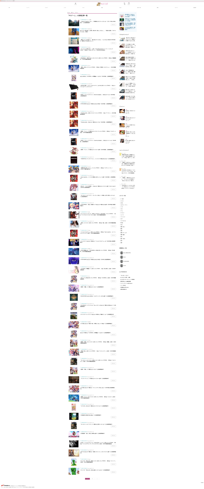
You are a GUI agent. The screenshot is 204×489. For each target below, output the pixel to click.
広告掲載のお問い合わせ (124, 287)
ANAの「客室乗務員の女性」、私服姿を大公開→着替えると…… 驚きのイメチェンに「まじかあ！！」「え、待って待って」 (130, 73)
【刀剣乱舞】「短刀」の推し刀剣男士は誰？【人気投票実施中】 (92, 433)
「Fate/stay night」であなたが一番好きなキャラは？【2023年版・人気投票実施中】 (96, 122)
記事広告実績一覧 (122, 289)
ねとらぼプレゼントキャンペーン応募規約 (127, 279)
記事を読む (113, 24)
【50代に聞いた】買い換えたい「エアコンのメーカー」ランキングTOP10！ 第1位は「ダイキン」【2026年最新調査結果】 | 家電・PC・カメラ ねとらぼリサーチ (128, 173)
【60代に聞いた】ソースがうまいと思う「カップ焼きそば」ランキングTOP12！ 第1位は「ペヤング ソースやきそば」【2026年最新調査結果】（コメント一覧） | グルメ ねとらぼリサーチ (129, 188)
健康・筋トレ (123, 226)
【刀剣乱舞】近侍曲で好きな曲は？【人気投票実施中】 (90, 415)
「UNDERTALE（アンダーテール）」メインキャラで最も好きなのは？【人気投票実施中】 (97, 158)
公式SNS (7, 487)
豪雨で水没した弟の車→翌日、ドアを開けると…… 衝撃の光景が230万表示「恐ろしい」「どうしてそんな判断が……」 (130, 92)
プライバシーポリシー (19, 487)
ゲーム (122, 210)
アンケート (122, 106)
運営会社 (26, 487)
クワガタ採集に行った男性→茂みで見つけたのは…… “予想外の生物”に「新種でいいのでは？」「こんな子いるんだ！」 (131, 47)
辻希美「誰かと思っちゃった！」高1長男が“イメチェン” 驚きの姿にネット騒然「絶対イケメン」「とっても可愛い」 (131, 53)
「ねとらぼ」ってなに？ (124, 275)
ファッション (123, 216)
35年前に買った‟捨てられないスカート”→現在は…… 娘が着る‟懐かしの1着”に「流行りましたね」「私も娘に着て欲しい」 (131, 66)
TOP (9, 7)
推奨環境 (33, 487)
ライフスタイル (123, 220)
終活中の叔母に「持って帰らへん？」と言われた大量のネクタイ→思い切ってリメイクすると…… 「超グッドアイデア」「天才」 (130, 99)
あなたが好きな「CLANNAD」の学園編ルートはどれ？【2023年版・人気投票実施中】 (97, 76)
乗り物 (122, 222)
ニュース (27, 7)
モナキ (125, 265)
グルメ (83, 7)
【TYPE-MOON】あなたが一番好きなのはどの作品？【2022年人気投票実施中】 (95, 259)
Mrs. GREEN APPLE (127, 252)
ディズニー (122, 212)
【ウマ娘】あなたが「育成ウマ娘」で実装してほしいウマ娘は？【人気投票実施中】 (96, 323)
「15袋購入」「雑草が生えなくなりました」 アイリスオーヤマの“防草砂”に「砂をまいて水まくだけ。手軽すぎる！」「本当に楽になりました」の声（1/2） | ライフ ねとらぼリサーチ (128, 180)
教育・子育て (123, 238)
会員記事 (194, 7)
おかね (122, 202)
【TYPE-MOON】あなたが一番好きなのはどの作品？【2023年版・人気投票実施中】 (96, 103)
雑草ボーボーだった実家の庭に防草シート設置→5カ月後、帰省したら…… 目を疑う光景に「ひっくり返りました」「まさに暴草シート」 (131, 79)
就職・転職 (122, 234)
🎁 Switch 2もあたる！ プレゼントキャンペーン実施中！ (7, 0)
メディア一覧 (3, 487)
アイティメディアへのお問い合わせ (125, 283)
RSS (24, 487)
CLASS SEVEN (126, 261)
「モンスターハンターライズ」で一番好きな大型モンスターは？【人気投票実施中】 (96, 424)
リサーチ (176, 7)
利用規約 (202, 482)
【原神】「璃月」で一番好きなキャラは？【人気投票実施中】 (92, 369)
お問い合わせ (14, 487)
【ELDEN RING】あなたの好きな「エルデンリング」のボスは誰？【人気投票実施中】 (97, 296)
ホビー (122, 218)
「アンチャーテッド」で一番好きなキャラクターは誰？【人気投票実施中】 (94, 378)
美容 (121, 242)
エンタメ (46, 7)
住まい (121, 7)
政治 (121, 236)
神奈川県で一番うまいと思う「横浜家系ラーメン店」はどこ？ (130, 133)
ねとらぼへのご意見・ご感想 (124, 277)
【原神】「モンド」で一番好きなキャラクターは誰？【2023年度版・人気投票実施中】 (97, 149)
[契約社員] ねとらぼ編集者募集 (125, 281)
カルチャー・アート (124, 204)
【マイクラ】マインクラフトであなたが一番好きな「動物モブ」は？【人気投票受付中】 (97, 314)
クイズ (65, 7)
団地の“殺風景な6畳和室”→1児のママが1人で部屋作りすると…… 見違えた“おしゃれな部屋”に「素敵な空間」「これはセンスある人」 (131, 60)
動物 (157, 7)
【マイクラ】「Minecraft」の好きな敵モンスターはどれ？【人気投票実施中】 (95, 470)
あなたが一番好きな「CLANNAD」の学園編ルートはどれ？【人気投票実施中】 (95, 332)
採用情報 (30, 487)
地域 (102, 7)
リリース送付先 (122, 285)
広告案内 (10, 487)
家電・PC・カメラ (124, 232)
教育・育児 (139, 7)
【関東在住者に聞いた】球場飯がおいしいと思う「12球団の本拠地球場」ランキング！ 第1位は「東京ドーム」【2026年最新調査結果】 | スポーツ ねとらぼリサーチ (128, 157)
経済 (121, 240)
